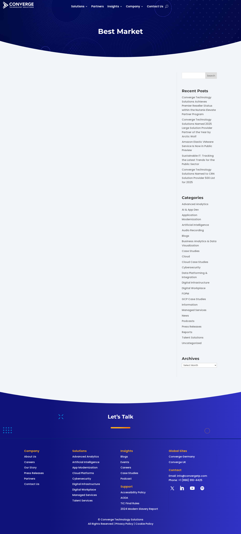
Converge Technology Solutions (52, 176)
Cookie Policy (144, 524)
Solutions (77, 6)
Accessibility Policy (133, 492)
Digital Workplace (193, 288)
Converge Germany (182, 456)
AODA (124, 498)
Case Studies (191, 251)
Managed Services (194, 310)
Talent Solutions (192, 337)
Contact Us (155, 6)
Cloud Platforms (83, 473)
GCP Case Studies (194, 299)
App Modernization (85, 467)
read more (34, 196)
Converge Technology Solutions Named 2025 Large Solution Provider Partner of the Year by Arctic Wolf (197, 128)
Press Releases (191, 326)
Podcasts (188, 321)
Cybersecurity (191, 267)
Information (190, 305)
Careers (29, 462)
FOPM (185, 293)
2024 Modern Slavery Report (139, 509)
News (185, 316)
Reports (187, 332)
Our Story (30, 467)
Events (124, 462)
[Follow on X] (172, 488)
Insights (113, 6)
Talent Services (82, 500)
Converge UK (177, 462)
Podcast (126, 479)
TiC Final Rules (129, 503)
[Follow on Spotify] (202, 488)
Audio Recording (193, 230)
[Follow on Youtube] (192, 488)
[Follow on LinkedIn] (181, 488)
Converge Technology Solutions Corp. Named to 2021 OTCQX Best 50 (85, 170)
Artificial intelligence (195, 225)
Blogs (185, 236)
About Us (30, 456)
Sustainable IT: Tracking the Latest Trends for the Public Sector (198, 160)
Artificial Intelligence (85, 462)
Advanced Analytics (195, 204)
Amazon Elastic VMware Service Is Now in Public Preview (197, 146)
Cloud (186, 256)
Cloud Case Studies (195, 262)
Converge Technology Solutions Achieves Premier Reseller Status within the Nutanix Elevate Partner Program (199, 105)
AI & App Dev (190, 210)
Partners (97, 6)
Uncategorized (191, 343)
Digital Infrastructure (195, 282)
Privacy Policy (124, 524)
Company (133, 6)
